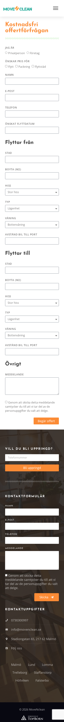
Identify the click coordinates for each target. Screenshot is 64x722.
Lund (31, 665)
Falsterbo (42, 680)
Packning (24, 66)
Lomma (47, 665)
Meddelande (14, 374)
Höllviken (22, 680)
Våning (10, 218)
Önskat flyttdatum (20, 124)
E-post (10, 91)
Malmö (16, 665)
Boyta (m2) (13, 169)
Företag (35, 53)
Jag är (9, 47)
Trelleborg (19, 672)
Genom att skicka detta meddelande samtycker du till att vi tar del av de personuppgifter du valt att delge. (30, 407)
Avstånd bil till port (21, 234)
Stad (8, 153)
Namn (9, 75)
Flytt (11, 66)
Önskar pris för (17, 61)
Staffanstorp (43, 672)
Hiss (8, 185)
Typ (7, 202)
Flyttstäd (40, 66)
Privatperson (16, 53)
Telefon (11, 107)
